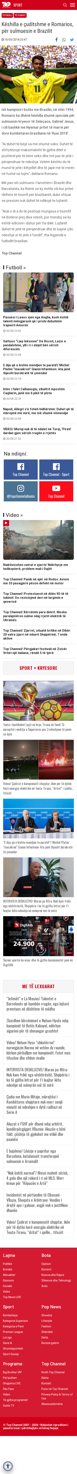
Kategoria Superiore (15, 1320)
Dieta (44, 1337)
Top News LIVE (12, 1297)
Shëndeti (47, 1332)
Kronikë (7, 1269)
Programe (12, 1363)
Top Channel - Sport (56, 474)
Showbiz (46, 1315)
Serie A (7, 1343)
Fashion (46, 1326)
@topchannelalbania (21, 496)
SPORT (18, 5)
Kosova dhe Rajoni (52, 1275)
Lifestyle (46, 1320)
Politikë (7, 1263)
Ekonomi (8, 1280)
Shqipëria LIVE (12, 1383)
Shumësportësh (13, 1348)
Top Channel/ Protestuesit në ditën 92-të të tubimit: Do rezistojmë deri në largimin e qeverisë (35, 598)
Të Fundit (20, 15)
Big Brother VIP (12, 1372)
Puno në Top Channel (54, 1388)
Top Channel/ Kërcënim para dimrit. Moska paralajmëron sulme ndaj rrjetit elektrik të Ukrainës (35, 616)
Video (6, 1291)
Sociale (7, 1286)
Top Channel (21, 474)
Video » (14, 515)
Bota (46, 1255)
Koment (46, 1269)
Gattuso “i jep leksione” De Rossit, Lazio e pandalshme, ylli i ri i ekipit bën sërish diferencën (34, 347)
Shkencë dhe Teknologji (56, 1280)
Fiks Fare (8, 1388)
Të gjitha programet (15, 1400)
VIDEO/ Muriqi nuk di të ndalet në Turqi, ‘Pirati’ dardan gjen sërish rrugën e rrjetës (37, 433)
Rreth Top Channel (53, 1372)
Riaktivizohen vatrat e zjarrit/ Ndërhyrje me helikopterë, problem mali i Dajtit (35, 567)
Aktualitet (9, 1275)
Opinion (46, 1263)
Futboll (7, 15)
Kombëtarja (10, 1315)
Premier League (13, 1332)
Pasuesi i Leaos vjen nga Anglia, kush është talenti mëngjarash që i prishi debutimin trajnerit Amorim (36, 323)
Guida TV (8, 1405)
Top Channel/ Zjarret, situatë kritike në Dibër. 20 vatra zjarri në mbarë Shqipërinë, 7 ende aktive (37, 634)
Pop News (51, 1306)
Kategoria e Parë (13, 1326)
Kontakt (46, 1383)
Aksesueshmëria (52, 1404)
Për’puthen (10, 1377)
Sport (8, 1306)
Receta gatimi (50, 1343)
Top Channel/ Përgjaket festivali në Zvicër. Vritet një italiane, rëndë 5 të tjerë (35, 651)
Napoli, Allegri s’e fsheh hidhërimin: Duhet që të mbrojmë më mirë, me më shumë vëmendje (38, 413)
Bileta (45, 1377)
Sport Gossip (11, 1354)
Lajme (9, 1255)
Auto (44, 1286)
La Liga (7, 1337)
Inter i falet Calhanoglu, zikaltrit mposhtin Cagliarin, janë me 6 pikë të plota (34, 393)
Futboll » (16, 268)
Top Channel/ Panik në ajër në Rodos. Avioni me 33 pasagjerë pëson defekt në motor (36, 581)
